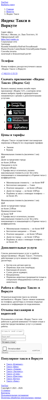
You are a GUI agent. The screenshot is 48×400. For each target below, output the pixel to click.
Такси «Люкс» (13, 381)
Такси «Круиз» (13, 379)
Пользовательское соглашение (15, 395)
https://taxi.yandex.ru (10, 39)
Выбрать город (8, 4)
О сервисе (5, 390)
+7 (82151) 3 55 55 (9, 73)
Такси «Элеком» (13, 369)
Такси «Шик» (12, 366)
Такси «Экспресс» (14, 371)
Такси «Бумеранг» (14, 364)
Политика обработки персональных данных (21, 398)
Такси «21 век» (13, 374)
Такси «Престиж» (14, 376)
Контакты (5, 393)
